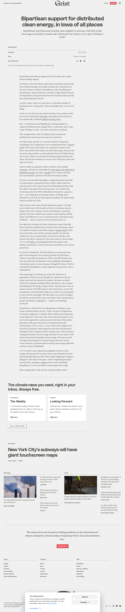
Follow (106, 3)
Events (79, 566)
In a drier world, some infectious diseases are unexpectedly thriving (109, 507)
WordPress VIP (19, 604)
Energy (6, 563)
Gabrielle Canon (106, 487)
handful (48, 173)
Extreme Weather (9, 574)
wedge (43, 362)
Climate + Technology (79, 56)
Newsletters (80, 563)
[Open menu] (119, 3)
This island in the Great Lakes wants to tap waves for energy (49, 505)
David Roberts (12, 47)
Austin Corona (105, 500)
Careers (42, 571)
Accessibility (80, 576)
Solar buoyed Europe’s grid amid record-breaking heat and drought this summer (111, 494)
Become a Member (82, 568)
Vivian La (43, 510)
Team (41, 566)
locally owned (61, 230)
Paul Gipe (44, 116)
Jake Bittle (43, 484)
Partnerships (44, 574)
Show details (34, 608)
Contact (42, 568)
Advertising (80, 571)
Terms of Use (7, 606)
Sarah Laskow (12, 460)
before (32, 242)
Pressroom (43, 576)
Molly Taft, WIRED (9, 506)
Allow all (84, 597)
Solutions (7, 568)
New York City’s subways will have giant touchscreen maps (42, 452)
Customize (83, 602)
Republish (80, 574)
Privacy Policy (15, 606)
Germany (23, 170)
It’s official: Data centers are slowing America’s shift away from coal (50, 479)
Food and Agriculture (10, 576)
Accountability (8, 571)
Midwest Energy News (51, 119)
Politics (6, 566)
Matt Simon (43, 497)
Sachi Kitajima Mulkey (107, 513)
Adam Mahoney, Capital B (72, 502)
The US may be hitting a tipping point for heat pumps (49, 492)
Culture (20, 460)
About (42, 563)
